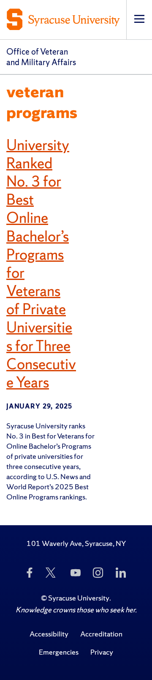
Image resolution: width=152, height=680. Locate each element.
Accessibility (49, 634)
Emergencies (59, 652)
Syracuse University (78, 598)
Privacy (101, 652)
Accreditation (101, 634)
